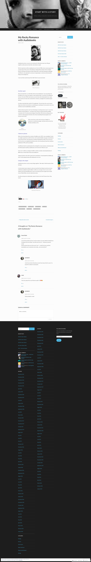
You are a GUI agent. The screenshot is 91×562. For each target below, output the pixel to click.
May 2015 (20, 484)
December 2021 (21, 385)
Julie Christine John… (64, 62)
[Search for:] (65, 37)
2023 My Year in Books (62, 50)
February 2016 (20, 464)
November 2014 (21, 502)
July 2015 (20, 479)
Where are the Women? (62, 147)
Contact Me (63, 29)
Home (20, 29)
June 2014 (20, 516)
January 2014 (20, 531)
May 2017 (20, 441)
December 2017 (21, 420)
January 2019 (20, 403)
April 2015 (20, 487)
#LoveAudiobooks (22, 206)
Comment (50, 319)
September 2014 (21, 508)
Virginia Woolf (37, 208)
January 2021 (20, 391)
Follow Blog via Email (62, 84)
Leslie (22, 275)
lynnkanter (27, 257)
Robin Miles (29, 208)
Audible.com (30, 206)
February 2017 (20, 444)
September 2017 (21, 429)
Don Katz (44, 206)
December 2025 (21, 374)
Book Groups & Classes (49, 29)
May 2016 (20, 458)
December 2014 (21, 499)
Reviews (35, 29)
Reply (22, 252)
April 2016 (20, 461)
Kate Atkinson (22, 208)
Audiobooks (38, 206)
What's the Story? (61, 144)
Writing (59, 150)
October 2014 (20, 505)
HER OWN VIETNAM (27, 29)
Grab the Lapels (64, 68)
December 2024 (21, 377)
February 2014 (20, 528)
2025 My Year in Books (62, 44)
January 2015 (20, 496)
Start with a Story (45, 12)
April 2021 (20, 388)
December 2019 (21, 397)
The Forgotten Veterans (65, 74)
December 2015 (21, 470)
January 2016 (20, 467)
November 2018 (21, 406)
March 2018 (20, 414)
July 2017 (20, 435)
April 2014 (20, 522)
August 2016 (20, 449)
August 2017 (20, 432)
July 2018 (20, 412)
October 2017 (20, 426)
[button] (60, 105)
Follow (60, 95)
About (57, 29)
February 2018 (20, 417)
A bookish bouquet (50, 219)
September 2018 (21, 409)
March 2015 (20, 490)
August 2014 (20, 511)
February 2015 (20, 493)
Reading (59, 135)
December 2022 (21, 382)
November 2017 (21, 423)
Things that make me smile (23, 219)
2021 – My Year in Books (62, 56)
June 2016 (20, 455)
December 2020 (21, 394)
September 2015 (21, 473)
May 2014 (20, 519)
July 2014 (20, 514)
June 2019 (20, 400)
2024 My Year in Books (62, 47)
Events (40, 29)
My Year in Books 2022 (62, 53)
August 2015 (20, 476)
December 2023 (21, 380)
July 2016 (20, 452)
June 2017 (20, 438)
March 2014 (20, 525)
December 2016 (21, 446)
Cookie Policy (20, 560)
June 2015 (20, 481)
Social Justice (60, 141)
